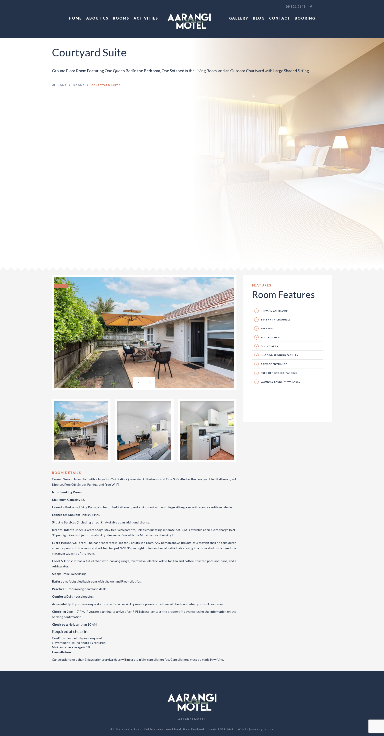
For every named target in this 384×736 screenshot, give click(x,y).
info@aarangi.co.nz (257, 729)
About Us (97, 18)
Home (75, 18)
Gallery (238, 18)
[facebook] (311, 6)
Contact (279, 18)
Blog (259, 18)
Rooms (121, 18)
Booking (305, 18)
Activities (146, 18)
